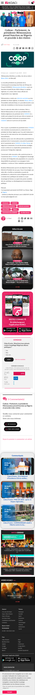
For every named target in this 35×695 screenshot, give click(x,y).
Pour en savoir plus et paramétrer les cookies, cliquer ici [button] (16, 687)
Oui (7, 350)
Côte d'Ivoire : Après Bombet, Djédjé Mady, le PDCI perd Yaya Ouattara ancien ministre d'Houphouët (16, 7)
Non (7, 352)
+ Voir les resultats (19, 359)
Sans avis (8, 355)
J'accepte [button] (9, 692)
